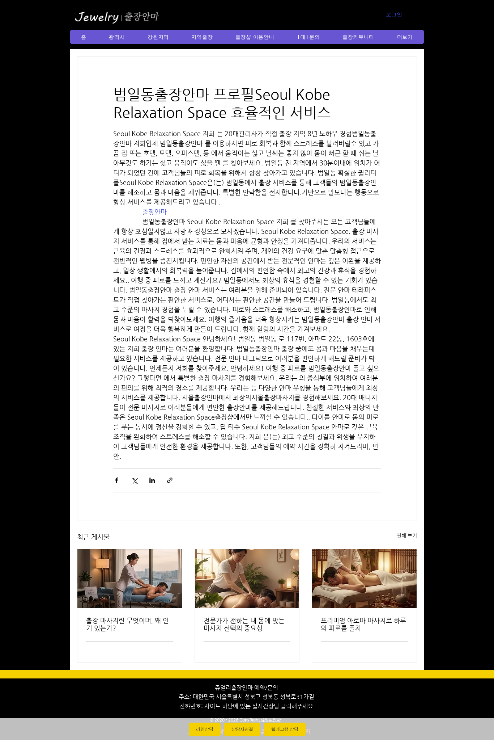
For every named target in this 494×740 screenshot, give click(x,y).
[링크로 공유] (169, 480)
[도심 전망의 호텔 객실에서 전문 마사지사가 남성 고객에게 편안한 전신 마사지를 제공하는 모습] (129, 578)
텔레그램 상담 (284, 729)
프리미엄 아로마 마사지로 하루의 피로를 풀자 (363, 624)
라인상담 (204, 729)
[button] (117, 37)
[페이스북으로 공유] (116, 480)
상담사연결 (242, 729)
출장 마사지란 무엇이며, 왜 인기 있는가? (127, 624)
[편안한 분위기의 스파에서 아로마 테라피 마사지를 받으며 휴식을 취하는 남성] (364, 578)
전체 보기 (407, 535)
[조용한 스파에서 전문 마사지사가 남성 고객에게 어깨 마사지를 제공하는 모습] (247, 578)
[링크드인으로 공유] (152, 480)
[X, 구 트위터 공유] (134, 480)
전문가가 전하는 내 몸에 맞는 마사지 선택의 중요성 (244, 624)
